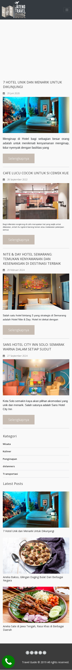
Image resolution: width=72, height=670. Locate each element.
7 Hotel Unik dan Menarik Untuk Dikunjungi (28, 531)
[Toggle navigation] (67, 9)
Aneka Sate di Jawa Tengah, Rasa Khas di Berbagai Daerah (33, 627)
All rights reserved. (58, 662)
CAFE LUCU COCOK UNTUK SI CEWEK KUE (36, 173)
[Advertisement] (36, 49)
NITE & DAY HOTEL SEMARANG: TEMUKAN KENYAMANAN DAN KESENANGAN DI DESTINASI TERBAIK (32, 259)
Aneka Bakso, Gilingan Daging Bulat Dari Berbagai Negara (33, 578)
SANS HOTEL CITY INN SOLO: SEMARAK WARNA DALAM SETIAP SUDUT (33, 346)
